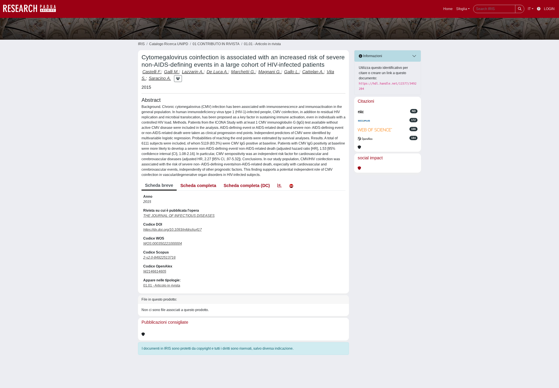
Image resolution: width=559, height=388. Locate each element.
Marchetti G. (243, 71)
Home (448, 9)
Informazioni (372, 56)
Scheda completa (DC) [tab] (247, 185)
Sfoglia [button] (461, 9)
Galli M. (171, 71)
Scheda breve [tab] (159, 185)
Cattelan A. (313, 71)
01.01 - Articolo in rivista (262, 44)
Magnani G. (269, 71)
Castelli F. (151, 71)
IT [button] (529, 9)
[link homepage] (32, 9)
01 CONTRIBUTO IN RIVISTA (216, 44)
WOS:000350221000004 (162, 243)
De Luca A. (217, 71)
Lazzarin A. (193, 71)
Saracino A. (160, 78)
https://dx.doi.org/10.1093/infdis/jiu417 (172, 229)
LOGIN (549, 9)
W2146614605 (154, 271)
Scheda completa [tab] (198, 185)
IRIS (141, 44)
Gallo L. (291, 71)
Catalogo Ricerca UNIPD (168, 44)
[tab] (279, 185)
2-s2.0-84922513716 (159, 257)
